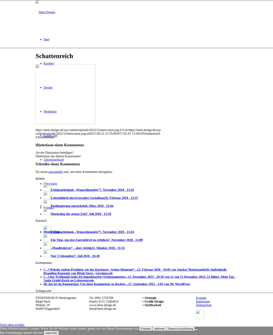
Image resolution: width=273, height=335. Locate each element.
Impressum (203, 301)
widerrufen (51, 332)
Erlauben (146, 328)
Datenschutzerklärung (180, 328)
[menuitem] (140, 39)
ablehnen (159, 328)
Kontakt (201, 298)
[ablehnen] (196, 329)
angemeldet (55, 172)
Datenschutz (204, 305)
